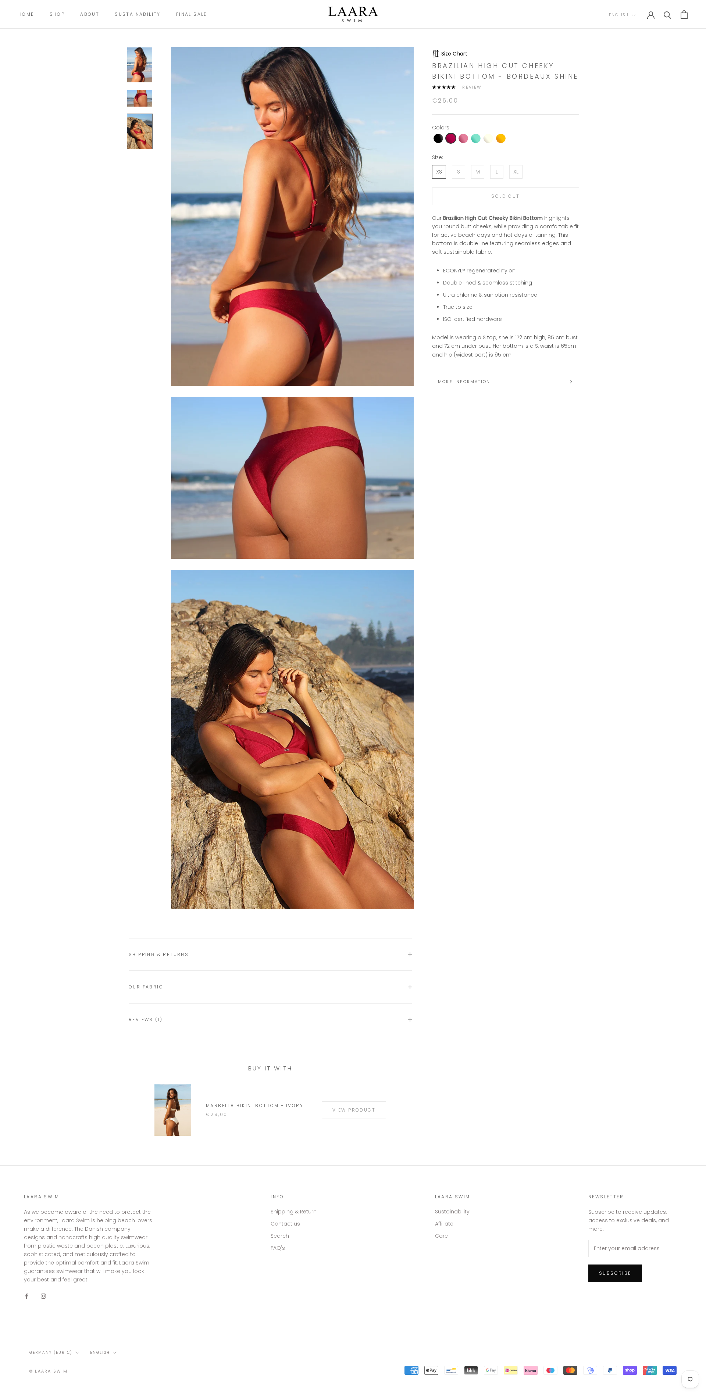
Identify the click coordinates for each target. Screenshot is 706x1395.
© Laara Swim (48, 1371)
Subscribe (615, 1273)
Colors (440, 128)
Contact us (285, 1223)
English (619, 15)
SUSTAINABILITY (138, 14)
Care (441, 1236)
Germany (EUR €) (50, 1352)
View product (353, 1110)
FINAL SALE (191, 14)
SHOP (57, 14)
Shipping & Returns (159, 954)
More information (464, 381)
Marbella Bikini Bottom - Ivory (254, 1105)
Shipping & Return (294, 1211)
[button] (438, 138)
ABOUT (89, 14)
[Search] (667, 14)
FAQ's (278, 1248)
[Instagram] (43, 1295)
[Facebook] (26, 1295)
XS (439, 171)
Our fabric (146, 987)
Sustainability (452, 1211)
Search (280, 1236)
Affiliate (444, 1223)
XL (515, 171)
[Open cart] (684, 14)
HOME (26, 14)
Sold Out (505, 196)
